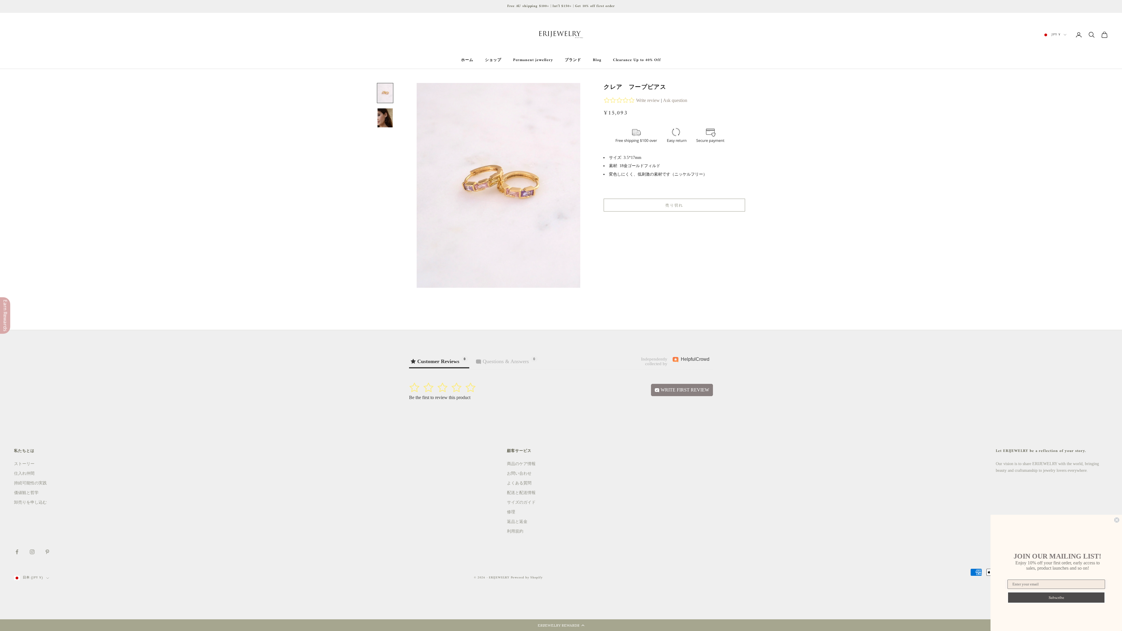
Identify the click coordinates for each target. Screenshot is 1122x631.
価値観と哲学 (26, 492)
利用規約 (515, 531)
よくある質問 (519, 483)
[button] (561, 625)
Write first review (684, 389)
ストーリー (24, 464)
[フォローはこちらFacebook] (17, 552)
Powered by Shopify (527, 577)
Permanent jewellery (533, 60)
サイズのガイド (521, 502)
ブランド (573, 60)
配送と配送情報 (521, 492)
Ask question (675, 100)
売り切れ (674, 205)
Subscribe (1056, 597)
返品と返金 (517, 521)
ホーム (467, 60)
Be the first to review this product (439, 397)
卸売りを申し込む (30, 502)
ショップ (493, 60)
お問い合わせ (519, 473)
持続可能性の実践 (30, 483)
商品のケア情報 (521, 464)
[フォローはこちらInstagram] (32, 552)
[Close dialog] (1117, 520)
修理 (511, 512)
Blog (597, 60)
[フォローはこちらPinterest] (47, 552)
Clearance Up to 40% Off (637, 60)
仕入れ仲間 (24, 473)
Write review (648, 100)
